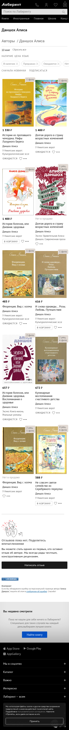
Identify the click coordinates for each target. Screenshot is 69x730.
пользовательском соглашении (31, 711)
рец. (62, 166)
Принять (34, 721)
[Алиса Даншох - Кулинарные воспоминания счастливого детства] (51, 383)
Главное (38, 18)
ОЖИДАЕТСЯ (10, 158)
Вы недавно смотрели (17, 611)
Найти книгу (34, 634)
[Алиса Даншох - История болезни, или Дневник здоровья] (18, 214)
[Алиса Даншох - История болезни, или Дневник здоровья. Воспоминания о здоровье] (18, 383)
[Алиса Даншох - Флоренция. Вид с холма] (18, 297)
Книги (5, 18)
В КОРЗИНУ (11, 241)
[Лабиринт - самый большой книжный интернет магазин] (17, 4)
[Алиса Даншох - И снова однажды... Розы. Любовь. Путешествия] (51, 297)
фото (30, 79)
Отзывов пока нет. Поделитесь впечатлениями (24, 542)
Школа (52, 18)
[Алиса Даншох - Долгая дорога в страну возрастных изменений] (51, 125)
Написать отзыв (34, 565)
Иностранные (21, 18)
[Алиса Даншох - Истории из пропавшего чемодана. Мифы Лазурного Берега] (18, 125)
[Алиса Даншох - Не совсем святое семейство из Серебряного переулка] (51, 473)
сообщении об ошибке (36, 591)
